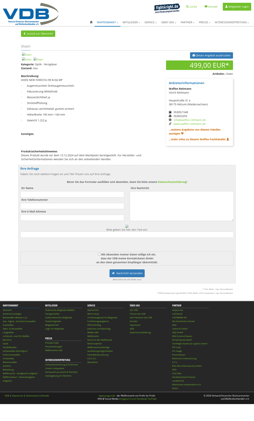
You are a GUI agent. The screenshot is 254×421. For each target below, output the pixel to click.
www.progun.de (107, 395)
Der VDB (134, 310)
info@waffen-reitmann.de (190, 120)
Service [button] (149, 22)
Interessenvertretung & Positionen (61, 364)
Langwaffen (8, 332)
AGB (132, 328)
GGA (174, 325)
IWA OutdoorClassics (182, 336)
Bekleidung (8, 369)
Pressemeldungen (53, 346)
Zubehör (7, 365)
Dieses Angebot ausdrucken (213, 55)
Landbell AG (178, 380)
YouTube (152, 398)
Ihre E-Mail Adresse (33, 211)
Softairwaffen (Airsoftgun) (15, 351)
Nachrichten (93, 310)
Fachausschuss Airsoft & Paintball (61, 372)
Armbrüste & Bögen (12, 313)
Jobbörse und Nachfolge (99, 328)
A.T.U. (175, 362)
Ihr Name (27, 188)
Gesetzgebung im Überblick (58, 375)
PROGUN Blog (94, 325)
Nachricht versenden (128, 273)
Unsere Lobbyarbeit (54, 368)
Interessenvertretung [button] (231, 22)
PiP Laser (176, 347)
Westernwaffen (10, 362)
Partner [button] (187, 22)
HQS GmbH (177, 332)
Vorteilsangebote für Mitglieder (102, 317)
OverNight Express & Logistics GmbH (189, 343)
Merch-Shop (93, 313)
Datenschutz (32, 395)
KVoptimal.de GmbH (182, 339)
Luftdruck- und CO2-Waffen (16, 336)
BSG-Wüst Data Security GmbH (187, 365)
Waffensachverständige (98, 347)
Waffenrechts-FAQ (53, 350)
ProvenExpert (178, 354)
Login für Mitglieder (54, 328)
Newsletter (92, 362)
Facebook (142, 398)
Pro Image (177, 351)
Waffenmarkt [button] (107, 22)
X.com (133, 398)
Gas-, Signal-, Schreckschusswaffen (19, 321)
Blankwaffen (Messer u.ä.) (15, 317)
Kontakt (133, 321)
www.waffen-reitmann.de (189, 124)
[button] (91, 22)
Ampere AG (177, 310)
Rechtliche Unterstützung (184, 358)
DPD (174, 369)
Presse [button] (204, 22)
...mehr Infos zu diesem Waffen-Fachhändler (197, 139)
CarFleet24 (177, 313)
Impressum (135, 325)
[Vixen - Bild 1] (27, 54)
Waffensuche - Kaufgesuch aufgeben (20, 373)
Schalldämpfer (10, 347)
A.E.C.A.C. (92, 358)
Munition (7, 339)
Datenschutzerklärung (172, 182)
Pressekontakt (52, 342)
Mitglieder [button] (131, 22)
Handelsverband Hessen (183, 377)
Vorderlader (8, 358)
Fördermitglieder (53, 321)
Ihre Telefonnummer (34, 199)
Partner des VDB (137, 313)
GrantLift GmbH (179, 328)
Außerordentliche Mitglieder (58, 317)
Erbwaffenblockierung (97, 354)
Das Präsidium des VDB (141, 317)
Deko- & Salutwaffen (12, 328)
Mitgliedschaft (52, 325)
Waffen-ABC (93, 332)
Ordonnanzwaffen (11, 354)
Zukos (175, 388)
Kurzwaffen (8, 325)
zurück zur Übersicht (39, 33)
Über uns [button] (168, 22)
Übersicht (7, 310)
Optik (5, 343)
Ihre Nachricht (140, 188)
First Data (176, 373)
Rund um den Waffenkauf (99, 339)
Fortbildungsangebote (98, 321)
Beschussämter (94, 343)
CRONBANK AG (179, 317)
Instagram (124, 398)
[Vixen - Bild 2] (27, 59)
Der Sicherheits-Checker (183, 321)
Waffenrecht (93, 336)
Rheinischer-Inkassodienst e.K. (186, 384)
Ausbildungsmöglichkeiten (100, 351)
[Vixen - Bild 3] (38, 59)
